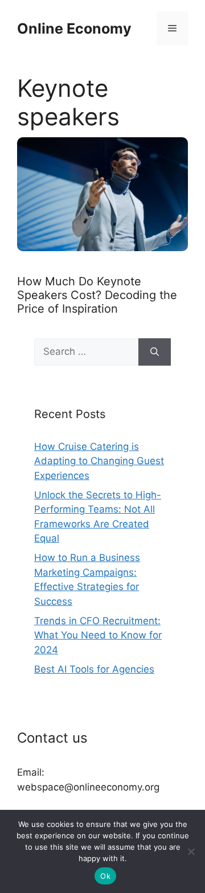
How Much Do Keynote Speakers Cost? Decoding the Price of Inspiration (97, 295)
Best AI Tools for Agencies (94, 669)
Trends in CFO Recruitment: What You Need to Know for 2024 (98, 635)
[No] (190, 851)
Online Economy (74, 28)
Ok (105, 875)
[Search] (154, 352)
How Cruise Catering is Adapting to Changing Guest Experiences (99, 461)
